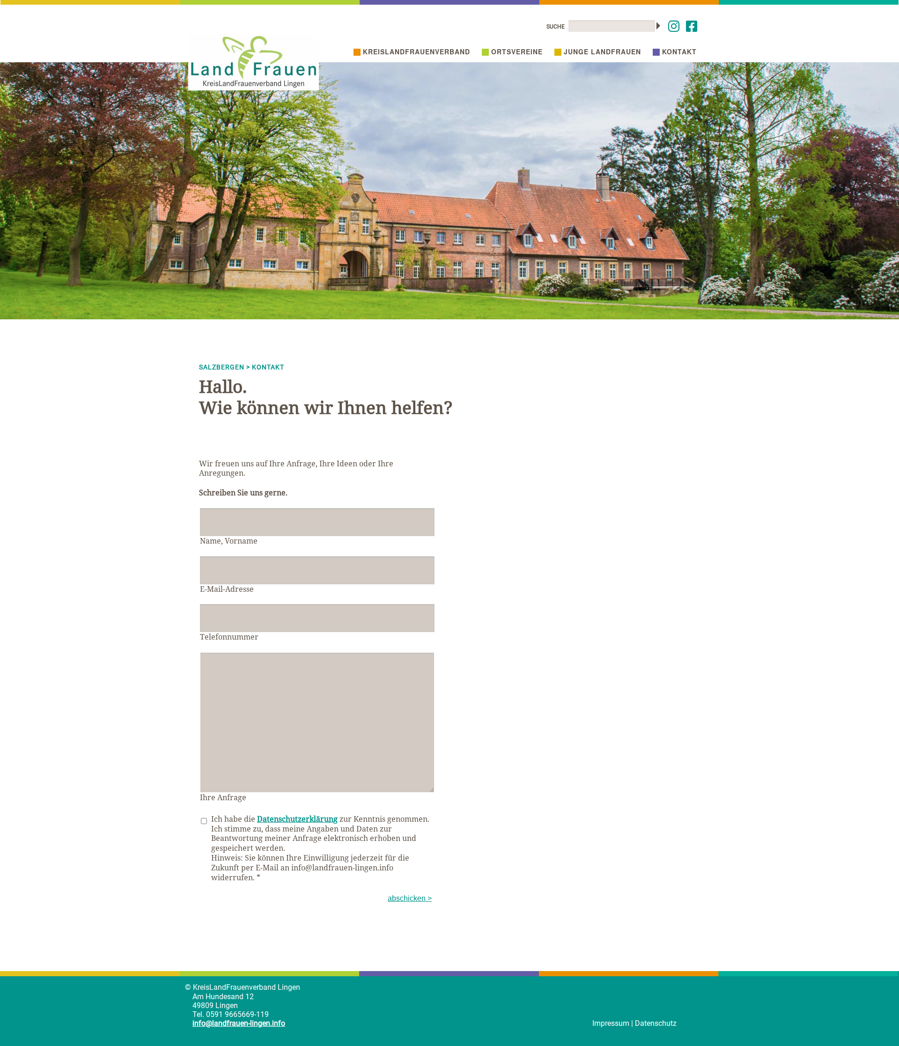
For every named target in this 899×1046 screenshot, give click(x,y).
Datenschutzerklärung (297, 819)
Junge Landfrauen (602, 51)
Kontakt (679, 51)
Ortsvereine (517, 51)
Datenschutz (656, 1023)
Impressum (610, 1023)
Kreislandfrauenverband (416, 51)
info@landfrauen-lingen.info (238, 1023)
